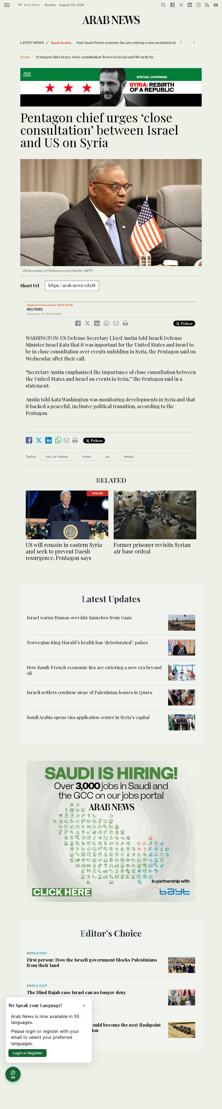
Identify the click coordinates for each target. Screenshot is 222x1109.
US (107, 456)
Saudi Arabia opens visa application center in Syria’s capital (88, 717)
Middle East (60, 43)
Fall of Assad (57, 456)
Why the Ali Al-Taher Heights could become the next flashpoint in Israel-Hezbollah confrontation (94, 1027)
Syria (87, 456)
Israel (129, 456)
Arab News (32, 5)
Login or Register (27, 1053)
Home (25, 56)
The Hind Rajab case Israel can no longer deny (76, 992)
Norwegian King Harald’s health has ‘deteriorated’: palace (87, 642)
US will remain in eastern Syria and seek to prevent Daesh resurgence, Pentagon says (64, 551)
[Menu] (7, 5)
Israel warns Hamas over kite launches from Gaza (79, 617)
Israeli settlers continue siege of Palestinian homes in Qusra (120, 43)
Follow (186, 323)
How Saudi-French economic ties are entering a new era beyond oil (94, 670)
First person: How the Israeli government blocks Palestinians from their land (92, 962)
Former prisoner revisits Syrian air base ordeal (152, 548)
